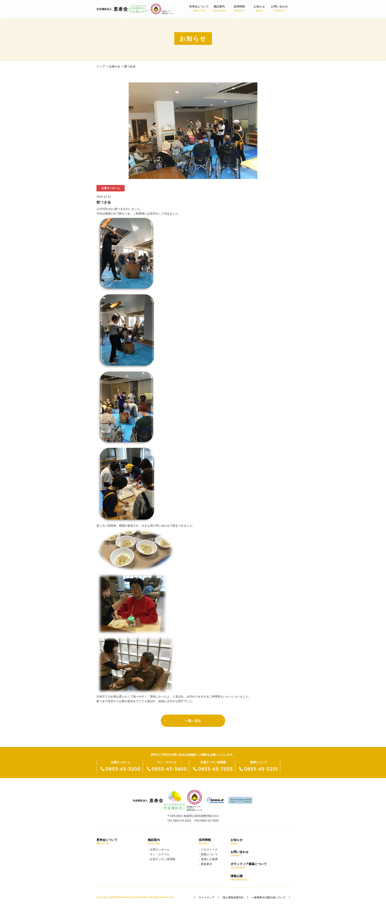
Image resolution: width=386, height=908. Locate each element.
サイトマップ (206, 897)
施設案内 (219, 8)
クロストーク (209, 849)
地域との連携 (209, 859)
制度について (209, 854)
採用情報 (239, 8)
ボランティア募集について (249, 865)
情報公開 (239, 877)
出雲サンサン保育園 (162, 859)
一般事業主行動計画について (268, 897)
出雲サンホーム (159, 849)
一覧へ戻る (193, 720)
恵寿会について (199, 8)
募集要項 (206, 864)
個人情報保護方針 (233, 897)
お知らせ (259, 8)
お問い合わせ (279, 8)
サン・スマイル (159, 854)
